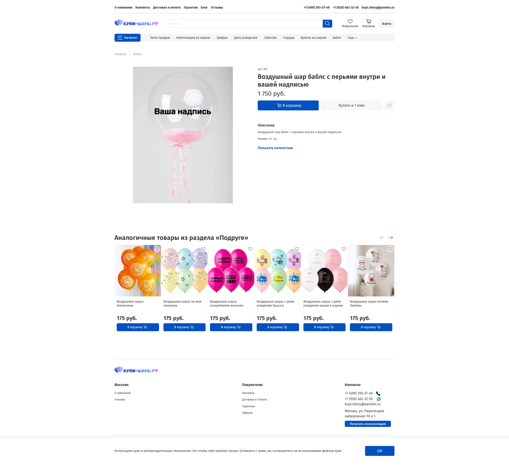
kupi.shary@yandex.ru (378, 7)
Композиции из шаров (193, 38)
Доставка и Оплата (254, 399)
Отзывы (217, 7)
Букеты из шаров (313, 38)
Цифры (222, 38)
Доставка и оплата (167, 7)
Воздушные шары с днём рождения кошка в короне (323, 303)
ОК (379, 451)
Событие (270, 38)
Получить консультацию (368, 423)
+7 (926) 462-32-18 (345, 7)
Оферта (247, 413)
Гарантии (191, 7)
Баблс (337, 38)
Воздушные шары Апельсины (130, 303)
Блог (204, 7)
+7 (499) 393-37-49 (317, 7)
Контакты (142, 7)
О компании (123, 7)
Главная (120, 54)
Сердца (288, 38)
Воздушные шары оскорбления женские (226, 303)
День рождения (245, 38)
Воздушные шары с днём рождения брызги (275, 303)
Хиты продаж (160, 38)
